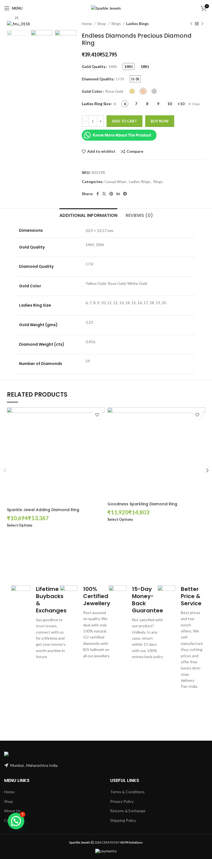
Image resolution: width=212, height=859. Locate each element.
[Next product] (202, 24)
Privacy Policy (122, 801)
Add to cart (124, 121)
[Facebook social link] (97, 193)
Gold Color (92, 91)
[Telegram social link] (125, 193)
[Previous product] (191, 24)
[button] (16, 821)
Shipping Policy (123, 820)
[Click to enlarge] (16, 17)
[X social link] (104, 193)
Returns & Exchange (127, 810)
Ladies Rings (137, 23)
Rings (116, 23)
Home (87, 23)
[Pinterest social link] (111, 193)
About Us (12, 810)
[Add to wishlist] (97, 415)
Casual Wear (115, 181)
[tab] (88, 214)
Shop (102, 23)
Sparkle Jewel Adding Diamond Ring (43, 509)
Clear (196, 104)
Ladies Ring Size (96, 103)
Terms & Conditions (127, 791)
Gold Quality (93, 66)
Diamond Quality (97, 79)
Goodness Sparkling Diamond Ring (142, 504)
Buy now (160, 121)
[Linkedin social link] (118, 193)
